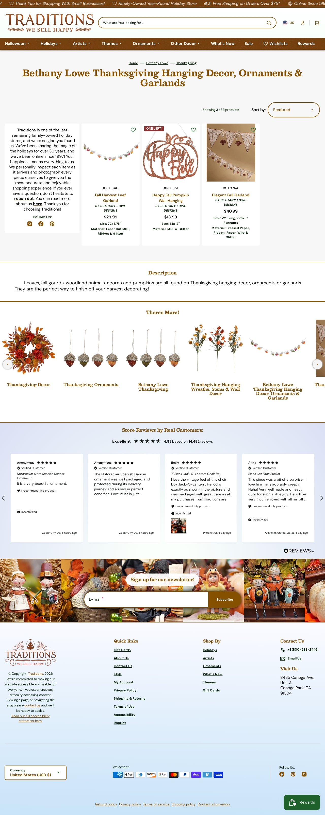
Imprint (120, 723)
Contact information (214, 804)
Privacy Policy (125, 690)
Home (133, 63)
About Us (121, 658)
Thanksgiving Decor (28, 384)
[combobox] (187, 22)
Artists (208, 658)
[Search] (270, 22)
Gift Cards (122, 650)
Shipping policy (184, 804)
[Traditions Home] (49, 23)
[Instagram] (304, 774)
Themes (209, 682)
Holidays (210, 650)
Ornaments (212, 666)
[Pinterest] (293, 774)
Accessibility (124, 715)
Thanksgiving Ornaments (90, 384)
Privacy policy (130, 804)
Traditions (35, 673)
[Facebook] (281, 774)
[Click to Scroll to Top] (316, 786)
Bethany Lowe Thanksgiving (153, 386)
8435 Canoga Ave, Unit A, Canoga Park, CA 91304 (297, 685)
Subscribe (224, 599)
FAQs (118, 674)
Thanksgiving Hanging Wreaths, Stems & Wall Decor (215, 389)
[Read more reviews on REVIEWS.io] (299, 551)
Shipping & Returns (129, 698)
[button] (302, 22)
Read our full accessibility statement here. (30, 718)
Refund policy (106, 804)
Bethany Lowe (157, 63)
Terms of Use (124, 706)
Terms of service (156, 804)
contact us (32, 705)
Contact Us (123, 666)
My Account (123, 682)
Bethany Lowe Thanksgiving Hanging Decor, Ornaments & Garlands (277, 391)
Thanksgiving (186, 63)
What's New (212, 674)
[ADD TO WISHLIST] (133, 130)
